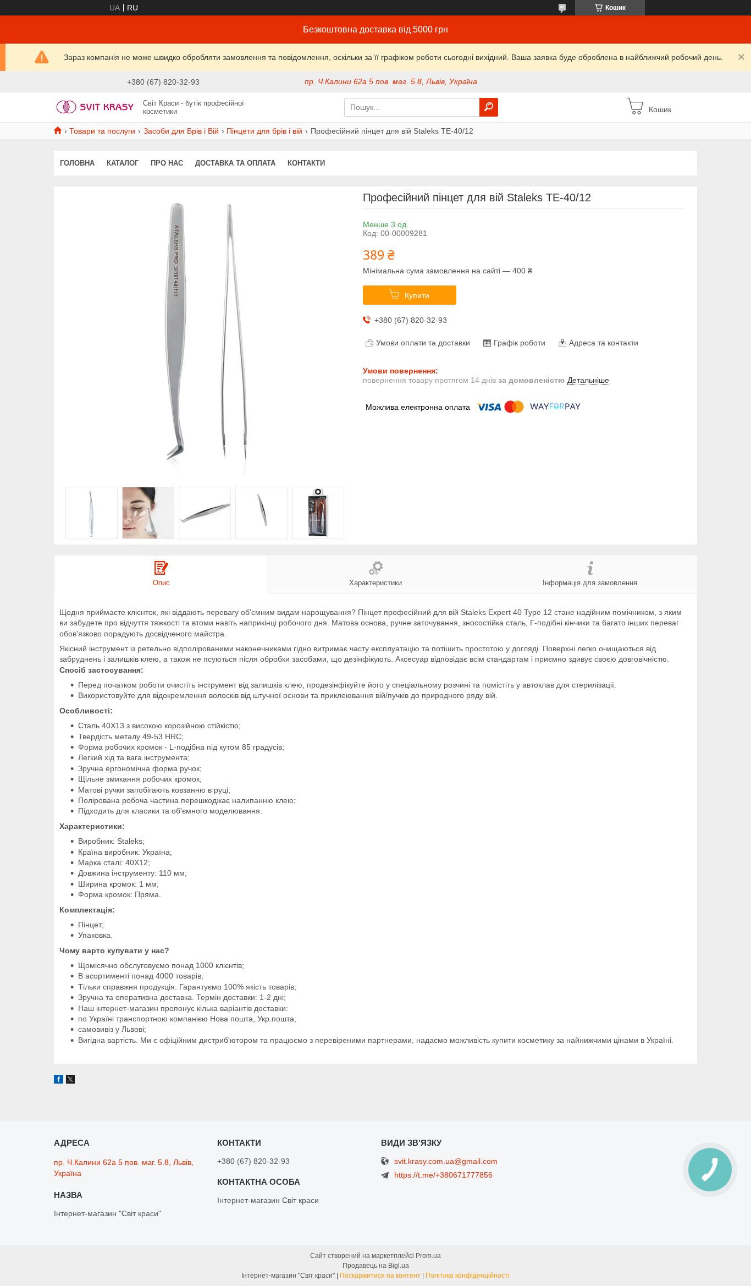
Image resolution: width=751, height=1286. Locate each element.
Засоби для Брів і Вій (181, 131)
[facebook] (58, 1080)
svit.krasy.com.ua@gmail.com (446, 1161)
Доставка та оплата (235, 163)
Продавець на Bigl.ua (376, 1265)
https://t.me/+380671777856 (443, 1174)
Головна (77, 163)
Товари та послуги (102, 131)
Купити (417, 295)
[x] (70, 1080)
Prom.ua (428, 1256)
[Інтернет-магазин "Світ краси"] (95, 106)
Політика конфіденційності (468, 1275)
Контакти (306, 163)
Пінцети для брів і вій (264, 131)
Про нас (167, 163)
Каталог (123, 163)
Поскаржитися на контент (380, 1275)
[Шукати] (488, 107)
